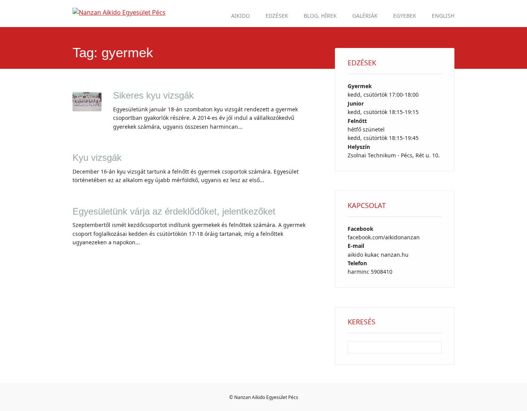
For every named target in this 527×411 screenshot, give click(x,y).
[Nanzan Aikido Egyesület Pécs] (119, 12)
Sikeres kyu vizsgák (153, 95)
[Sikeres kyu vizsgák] (87, 109)
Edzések (276, 15)
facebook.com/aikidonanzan (384, 237)
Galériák (365, 15)
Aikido (240, 15)
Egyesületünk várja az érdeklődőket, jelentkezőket (174, 211)
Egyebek (404, 15)
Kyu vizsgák (97, 157)
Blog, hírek (320, 15)
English (443, 15)
